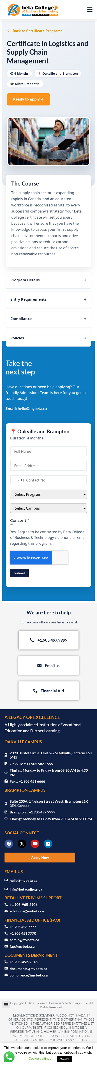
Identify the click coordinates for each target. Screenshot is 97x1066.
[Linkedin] (48, 844)
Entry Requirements (28, 299)
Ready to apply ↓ (28, 99)
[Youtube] (35, 844)
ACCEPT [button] (64, 1058)
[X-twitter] (22, 844)
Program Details (25, 280)
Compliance (21, 318)
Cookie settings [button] (39, 1058)
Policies (17, 338)
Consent (19, 520)
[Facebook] (9, 844)
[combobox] (17, 480)
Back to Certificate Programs (37, 31)
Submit (19, 573)
